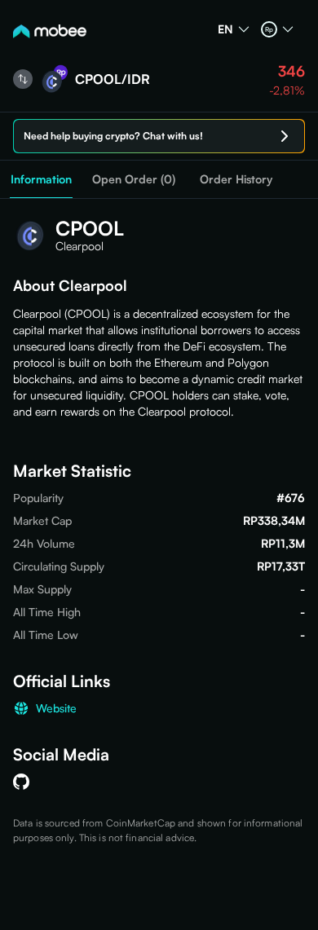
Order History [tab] (236, 179)
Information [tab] (41, 179)
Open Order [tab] (133, 179)
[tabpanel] (159, 522)
